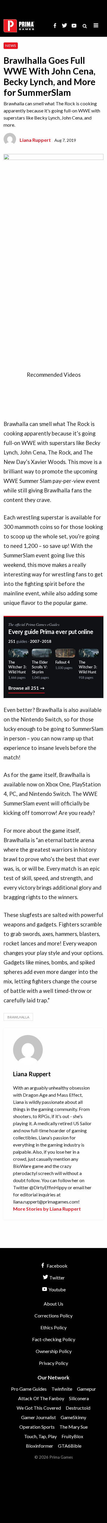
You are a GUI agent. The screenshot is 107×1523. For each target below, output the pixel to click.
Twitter (56, 1277)
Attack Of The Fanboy (41, 1398)
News (10, 45)
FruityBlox (72, 1436)
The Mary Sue (73, 1427)
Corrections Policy (53, 1315)
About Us (53, 1303)
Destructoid (78, 1408)
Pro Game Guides (29, 1389)
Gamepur (86, 1389)
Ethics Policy (53, 1327)
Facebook (56, 1265)
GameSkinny (73, 1417)
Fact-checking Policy (53, 1339)
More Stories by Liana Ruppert (47, 1209)
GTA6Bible (69, 1446)
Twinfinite (61, 1389)
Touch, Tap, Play (40, 1436)
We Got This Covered (39, 1408)
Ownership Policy (54, 1351)
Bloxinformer (39, 1446)
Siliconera (79, 1398)
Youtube (57, 1289)
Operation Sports (37, 1427)
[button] (96, 25)
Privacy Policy (53, 1363)
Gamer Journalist (38, 1417)
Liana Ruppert (35, 140)
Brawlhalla (18, 1017)
